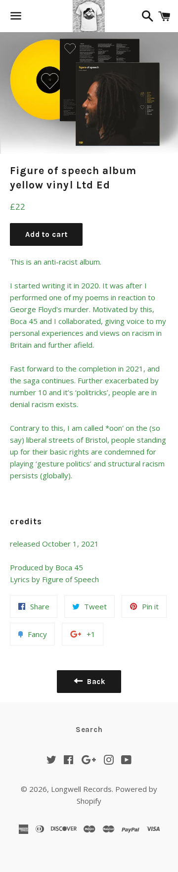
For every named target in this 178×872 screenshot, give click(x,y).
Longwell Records (81, 789)
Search (89, 729)
